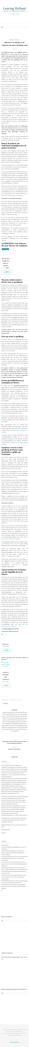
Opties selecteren (6, 650)
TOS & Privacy (23, 1033)
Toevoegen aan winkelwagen (7, 272)
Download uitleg (17, 1035)
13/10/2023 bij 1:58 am (5, 842)
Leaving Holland (14, 8)
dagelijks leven (5, 699)
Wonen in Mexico (14, 39)
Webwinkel (10, 1035)
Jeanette (6, 703)
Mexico (18, 699)
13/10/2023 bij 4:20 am (5, 763)
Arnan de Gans (19, 1031)
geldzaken (13, 699)
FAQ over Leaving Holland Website (11, 1033)
